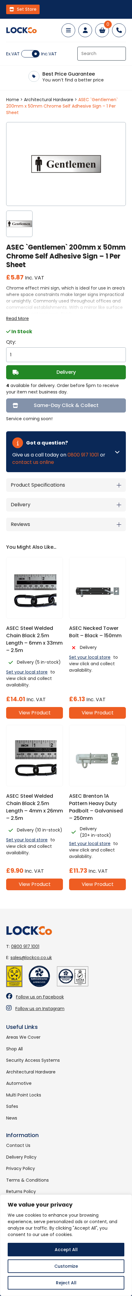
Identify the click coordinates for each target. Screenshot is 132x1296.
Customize (66, 1266)
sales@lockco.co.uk (31, 957)
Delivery (66, 372)
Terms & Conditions (27, 1180)
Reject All (66, 1283)
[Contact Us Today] (119, 30)
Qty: (11, 342)
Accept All (66, 1250)
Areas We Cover (23, 1037)
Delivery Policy (21, 1157)
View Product (35, 712)
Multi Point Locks (23, 1095)
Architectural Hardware (48, 100)
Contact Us (18, 1145)
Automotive (19, 1083)
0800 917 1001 (83, 454)
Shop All (14, 1049)
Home (12, 100)
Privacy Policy (20, 1168)
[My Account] (85, 30)
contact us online (33, 462)
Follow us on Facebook (40, 997)
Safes (12, 1106)
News (11, 1118)
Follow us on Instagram (39, 1009)
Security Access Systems (33, 1060)
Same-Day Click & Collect (66, 405)
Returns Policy (21, 1191)
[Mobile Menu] (68, 30)
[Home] (21, 30)
